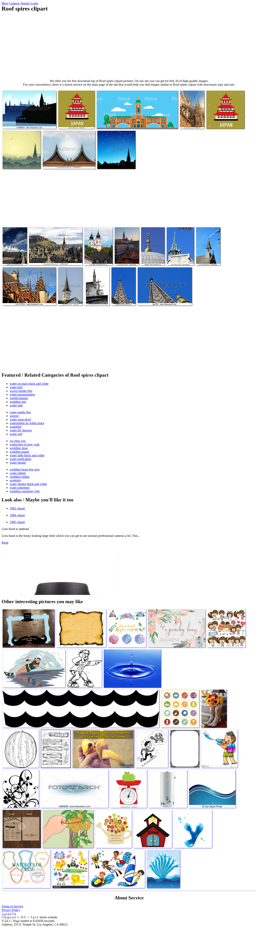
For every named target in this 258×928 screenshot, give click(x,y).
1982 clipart (17, 508)
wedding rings (19, 448)
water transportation (22, 394)
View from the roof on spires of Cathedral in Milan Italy (192, 118)
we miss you (18, 441)
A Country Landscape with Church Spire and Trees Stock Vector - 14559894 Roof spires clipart (21, 158)
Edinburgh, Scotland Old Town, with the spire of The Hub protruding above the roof (55, 258)
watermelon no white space (27, 423)
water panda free (20, 412)
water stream (18, 462)
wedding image (19, 451)
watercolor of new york (25, 444)
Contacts (14, 3)
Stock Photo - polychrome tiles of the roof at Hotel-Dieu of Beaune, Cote (29, 298)
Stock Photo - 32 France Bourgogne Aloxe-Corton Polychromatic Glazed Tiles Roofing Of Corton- (122, 290)
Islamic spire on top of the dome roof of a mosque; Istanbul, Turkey (152, 255)
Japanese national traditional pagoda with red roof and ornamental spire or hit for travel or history (75, 118)
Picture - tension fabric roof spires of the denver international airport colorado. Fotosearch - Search (13, 250)
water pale (16, 405)
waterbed (15, 426)
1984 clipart (17, 515)
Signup (25, 3)
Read (5, 542)
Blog (5, 3)
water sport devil (20, 419)
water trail (16, 387)
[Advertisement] (129, 45)
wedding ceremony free (25, 491)
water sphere (18, 473)
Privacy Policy (11, 910)
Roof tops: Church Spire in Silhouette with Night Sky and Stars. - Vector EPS (115, 160)
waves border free (21, 391)
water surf (16, 434)
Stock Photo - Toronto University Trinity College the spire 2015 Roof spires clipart (178, 253)
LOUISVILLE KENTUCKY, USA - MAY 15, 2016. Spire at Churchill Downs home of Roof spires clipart (70, 291)
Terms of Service (12, 906)
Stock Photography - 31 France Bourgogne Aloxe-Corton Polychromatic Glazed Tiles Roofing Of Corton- (163, 296)
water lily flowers (21, 430)
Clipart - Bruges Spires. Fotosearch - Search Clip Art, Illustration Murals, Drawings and (29, 121)
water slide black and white (27, 455)
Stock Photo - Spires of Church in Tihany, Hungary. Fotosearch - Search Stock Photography (98, 253)
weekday (15, 480)
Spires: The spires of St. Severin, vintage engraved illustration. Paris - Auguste (96, 293)
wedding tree (18, 401)
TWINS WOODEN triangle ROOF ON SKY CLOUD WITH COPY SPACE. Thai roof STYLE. (68, 160)
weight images (19, 398)
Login (34, 3)
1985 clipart (17, 522)
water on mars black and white (29, 383)
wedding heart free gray (25, 469)
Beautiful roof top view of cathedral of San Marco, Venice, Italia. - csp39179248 (126, 253)
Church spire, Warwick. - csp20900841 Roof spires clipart (207, 255)
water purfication (20, 459)
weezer (14, 416)
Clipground (20, 916)
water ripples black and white (28, 484)
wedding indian (19, 476)
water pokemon (19, 487)
